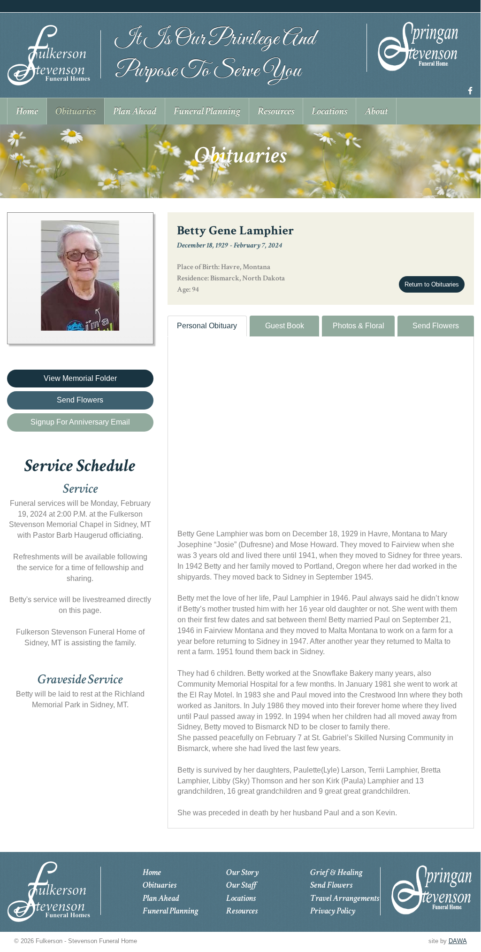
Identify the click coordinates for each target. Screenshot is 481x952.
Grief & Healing (336, 872)
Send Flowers (435, 326)
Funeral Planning (170, 911)
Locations (241, 898)
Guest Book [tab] (284, 326)
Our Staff (241, 885)
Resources (242, 911)
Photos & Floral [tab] (358, 326)
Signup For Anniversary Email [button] (80, 422)
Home (152, 872)
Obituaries (159, 885)
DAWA (458, 940)
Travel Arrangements (344, 898)
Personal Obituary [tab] (207, 326)
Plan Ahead (161, 898)
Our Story (242, 872)
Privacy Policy (332, 911)
